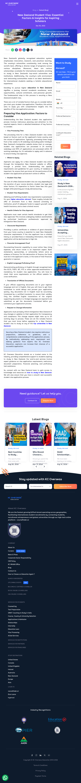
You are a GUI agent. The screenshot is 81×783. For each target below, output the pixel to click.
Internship (11, 626)
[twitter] (28, 49)
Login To (11, 687)
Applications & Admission (17, 619)
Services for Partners (16, 644)
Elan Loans (12, 694)
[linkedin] (24, 49)
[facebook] (16, 49)
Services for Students (16, 602)
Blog (34, 10)
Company (11, 543)
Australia (11, 673)
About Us (11, 547)
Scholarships (12, 622)
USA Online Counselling (17, 594)
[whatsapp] (12, 49)
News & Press (13, 554)
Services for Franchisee (17, 647)
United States (13, 659)
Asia (9, 682)
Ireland (10, 669)
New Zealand (13, 676)
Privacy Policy (41, 771)
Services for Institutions (17, 640)
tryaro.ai (11, 697)
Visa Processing (13, 632)
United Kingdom (13, 666)
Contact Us (32, 401)
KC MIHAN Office (14, 564)
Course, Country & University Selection (22, 616)
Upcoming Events (14, 582)
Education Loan (13, 629)
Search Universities (15, 578)
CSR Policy (12, 561)
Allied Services (13, 636)
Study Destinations (15, 655)
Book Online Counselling (18, 590)
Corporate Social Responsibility (19, 558)
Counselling (12, 606)
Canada (11, 663)
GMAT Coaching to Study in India (20, 613)
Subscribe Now (65, 486)
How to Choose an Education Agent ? (21, 574)
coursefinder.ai (13, 691)
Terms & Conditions (40, 765)
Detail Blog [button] (43, 10)
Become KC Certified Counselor (20, 587)
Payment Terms (40, 776)
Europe (10, 679)
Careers (11, 551)
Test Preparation (14, 609)
